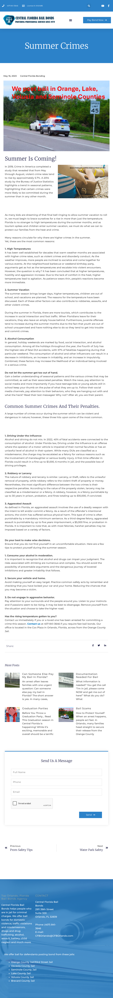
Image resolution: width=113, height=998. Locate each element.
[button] (89, 6)
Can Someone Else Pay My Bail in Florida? (38, 676)
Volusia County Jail (22, 977)
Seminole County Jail (24, 969)
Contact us (33, 623)
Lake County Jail (21, 973)
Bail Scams (83, 708)
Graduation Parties (35, 708)
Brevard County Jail (23, 980)
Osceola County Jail (23, 966)
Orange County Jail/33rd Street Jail (32, 962)
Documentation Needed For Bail (87, 676)
